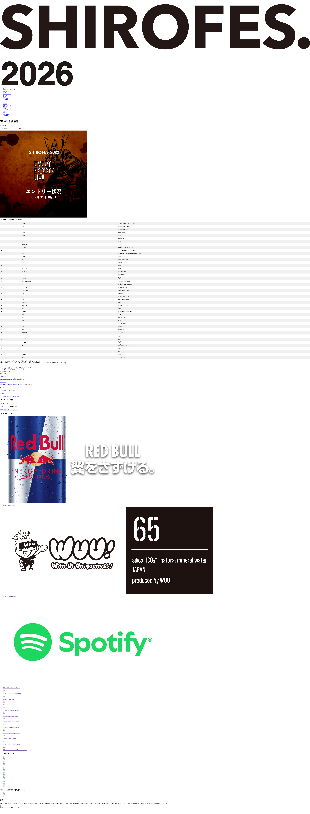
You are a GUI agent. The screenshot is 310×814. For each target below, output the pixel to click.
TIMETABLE (7, 94)
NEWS (5, 91)
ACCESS (5, 95)
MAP (4, 92)
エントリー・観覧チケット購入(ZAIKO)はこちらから (15, 367)
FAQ (4, 97)
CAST (5, 88)
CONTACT (6, 98)
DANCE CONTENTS (9, 89)
